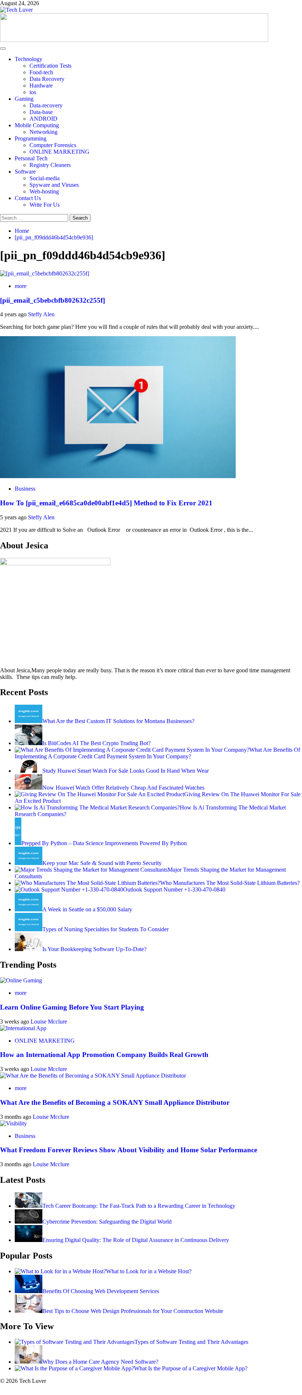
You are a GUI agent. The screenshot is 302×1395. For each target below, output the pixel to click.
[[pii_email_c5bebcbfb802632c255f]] (44, 273)
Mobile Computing (37, 125)
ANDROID (43, 118)
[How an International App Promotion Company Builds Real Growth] (23, 1028)
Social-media (44, 178)
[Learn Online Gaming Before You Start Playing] (21, 980)
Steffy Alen (41, 314)
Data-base (41, 112)
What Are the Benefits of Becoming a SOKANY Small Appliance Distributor (114, 1102)
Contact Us (28, 198)
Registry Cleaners (50, 165)
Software (25, 171)
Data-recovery (46, 105)
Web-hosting (44, 191)
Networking (43, 132)
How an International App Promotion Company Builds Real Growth (105, 1054)
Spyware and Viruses (54, 185)
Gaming (24, 99)
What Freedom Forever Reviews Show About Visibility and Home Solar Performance (128, 1150)
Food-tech (41, 72)
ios (32, 92)
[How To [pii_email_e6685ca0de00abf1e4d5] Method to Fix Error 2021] (118, 476)
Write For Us (44, 205)
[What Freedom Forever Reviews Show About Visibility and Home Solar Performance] (13, 1123)
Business (25, 488)
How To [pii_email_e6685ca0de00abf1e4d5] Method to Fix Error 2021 (106, 503)
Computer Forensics (52, 145)
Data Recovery (46, 79)
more (21, 286)
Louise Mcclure (49, 1021)
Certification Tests (50, 66)
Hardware (41, 85)
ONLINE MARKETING (59, 152)
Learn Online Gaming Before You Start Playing (73, 1007)
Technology (28, 59)
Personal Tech (31, 158)
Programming (30, 138)
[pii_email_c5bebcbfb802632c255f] (52, 300)
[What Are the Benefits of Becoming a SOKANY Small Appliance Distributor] (93, 1075)
